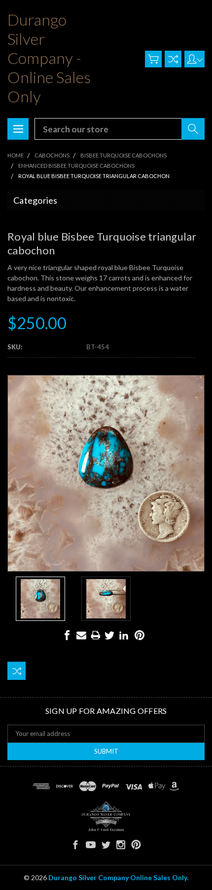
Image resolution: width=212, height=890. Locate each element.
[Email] (81, 635)
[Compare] (173, 59)
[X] (109, 635)
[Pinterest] (139, 635)
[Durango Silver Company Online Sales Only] (106, 816)
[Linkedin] (124, 635)
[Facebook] (67, 635)
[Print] (96, 635)
